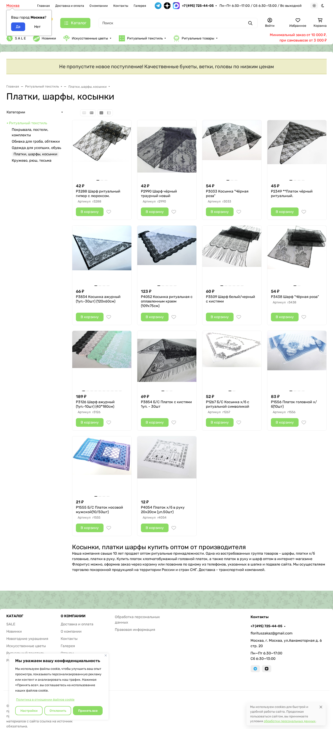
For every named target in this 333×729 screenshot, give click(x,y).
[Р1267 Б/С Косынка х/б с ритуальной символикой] (231, 360)
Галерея (140, 6)
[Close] (321, 707)
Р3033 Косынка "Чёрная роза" (227, 193)
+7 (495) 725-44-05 (198, 6)
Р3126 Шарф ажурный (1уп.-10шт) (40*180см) (95, 404)
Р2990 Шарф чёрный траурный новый (159, 193)
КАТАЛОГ (14, 616)
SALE (10, 624)
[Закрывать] (106, 655)
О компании (98, 6)
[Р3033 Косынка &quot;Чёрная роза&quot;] (231, 149)
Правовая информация (135, 629)
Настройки (29, 711)
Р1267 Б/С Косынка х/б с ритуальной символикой (227, 404)
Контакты (120, 6)
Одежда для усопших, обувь (36, 148)
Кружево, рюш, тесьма (31, 160)
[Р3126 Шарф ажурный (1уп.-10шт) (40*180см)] (101, 360)
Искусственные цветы (90, 38)
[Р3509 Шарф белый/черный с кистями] (231, 255)
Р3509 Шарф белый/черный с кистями (230, 299)
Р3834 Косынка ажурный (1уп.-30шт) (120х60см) (98, 299)
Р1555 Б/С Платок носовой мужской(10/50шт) (99, 509)
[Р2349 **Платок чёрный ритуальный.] (296, 149)
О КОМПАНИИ (73, 616)
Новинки (49, 38)
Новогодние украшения (27, 638)
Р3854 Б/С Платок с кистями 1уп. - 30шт (166, 404)
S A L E (20, 38)
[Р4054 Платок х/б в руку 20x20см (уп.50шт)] (166, 465)
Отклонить (58, 711)
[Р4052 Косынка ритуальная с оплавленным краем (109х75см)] (166, 255)
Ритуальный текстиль (145, 38)
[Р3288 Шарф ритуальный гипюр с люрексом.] (101, 149)
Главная (43, 6)
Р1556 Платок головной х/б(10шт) (294, 404)
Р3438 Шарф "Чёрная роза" (295, 297)
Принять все (88, 711)
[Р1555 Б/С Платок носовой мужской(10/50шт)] (101, 465)
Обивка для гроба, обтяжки (36, 141)
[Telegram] (255, 668)
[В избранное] (108, 211)
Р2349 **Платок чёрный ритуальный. (292, 193)
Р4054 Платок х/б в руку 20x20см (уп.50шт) (163, 509)
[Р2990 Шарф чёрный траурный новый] (166, 149)
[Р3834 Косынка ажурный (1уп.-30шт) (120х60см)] (101, 255)
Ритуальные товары (198, 38)
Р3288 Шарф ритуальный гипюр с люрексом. (98, 193)
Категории (16, 112)
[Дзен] (266, 668)
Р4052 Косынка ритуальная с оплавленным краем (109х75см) (167, 301)
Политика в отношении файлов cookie (45, 700)
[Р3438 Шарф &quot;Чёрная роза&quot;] (296, 255)
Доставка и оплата (69, 6)
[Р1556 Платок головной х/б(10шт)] (296, 360)
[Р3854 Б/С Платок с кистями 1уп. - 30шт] (166, 360)
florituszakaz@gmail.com (271, 633)
